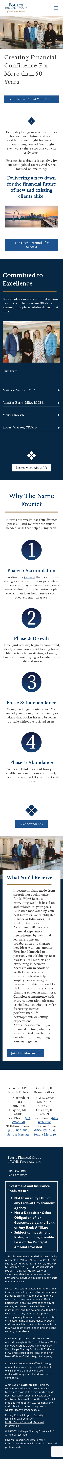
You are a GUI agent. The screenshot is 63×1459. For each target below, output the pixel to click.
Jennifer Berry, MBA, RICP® (23, 402)
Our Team (10, 371)
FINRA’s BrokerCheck (17, 1440)
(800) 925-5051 (18, 1130)
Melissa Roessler (14, 415)
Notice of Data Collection (19, 1418)
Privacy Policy (13, 1415)
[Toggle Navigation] (56, 8)
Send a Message (18, 1134)
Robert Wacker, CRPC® (20, 427)
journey (29, 577)
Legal (27, 1415)
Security (38, 1415)
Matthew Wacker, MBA (19, 390)
